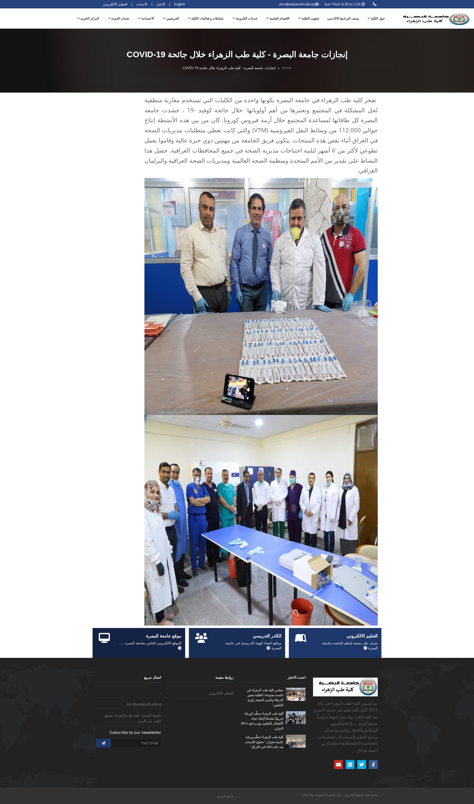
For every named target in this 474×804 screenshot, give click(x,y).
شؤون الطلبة (310, 18)
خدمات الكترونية (246, 18)
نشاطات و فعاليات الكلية (207, 18)
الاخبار (160, 4)
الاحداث (141, 4)
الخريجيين (172, 18)
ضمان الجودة (120, 18)
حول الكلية (377, 18)
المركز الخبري (89, 18)
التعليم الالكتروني (115, 4)
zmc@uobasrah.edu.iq (296, 4)
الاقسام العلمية (279, 18)
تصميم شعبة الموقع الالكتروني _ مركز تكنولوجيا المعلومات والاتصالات (339, 795)
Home (287, 67)
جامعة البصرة (225, 796)
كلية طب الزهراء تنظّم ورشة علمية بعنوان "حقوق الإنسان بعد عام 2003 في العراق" (264, 742)
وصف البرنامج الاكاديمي (343, 18)
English (179, 4)
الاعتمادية (147, 18)
